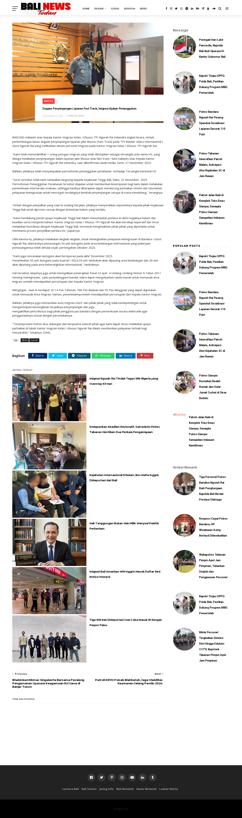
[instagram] (171, 8)
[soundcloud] (214, 8)
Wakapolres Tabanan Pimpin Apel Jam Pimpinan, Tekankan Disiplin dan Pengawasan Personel (213, 566)
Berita (48, 101)
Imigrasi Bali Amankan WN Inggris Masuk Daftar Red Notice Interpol (124, 574)
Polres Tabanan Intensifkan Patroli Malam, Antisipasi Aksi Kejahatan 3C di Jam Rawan (212, 165)
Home (86, 8)
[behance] (197, 8)
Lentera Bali (70, 789)
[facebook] (166, 8)
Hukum (34, 340)
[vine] (203, 8)
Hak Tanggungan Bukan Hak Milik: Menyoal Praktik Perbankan (124, 526)
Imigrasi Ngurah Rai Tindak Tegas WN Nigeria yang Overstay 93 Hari (123, 381)
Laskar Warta (168, 789)
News (143, 8)
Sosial (115, 8)
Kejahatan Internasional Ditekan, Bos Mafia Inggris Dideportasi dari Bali (124, 477)
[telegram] (186, 8)
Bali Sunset (89, 789)
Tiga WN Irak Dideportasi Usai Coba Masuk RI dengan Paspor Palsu (125, 622)
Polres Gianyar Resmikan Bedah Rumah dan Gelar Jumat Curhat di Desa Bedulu (212, 387)
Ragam (98, 8)
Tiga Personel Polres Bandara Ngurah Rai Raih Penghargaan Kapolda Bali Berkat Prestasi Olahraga (212, 488)
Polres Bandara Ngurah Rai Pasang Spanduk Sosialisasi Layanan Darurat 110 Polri (212, 123)
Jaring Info (106, 789)
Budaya (129, 8)
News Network (147, 789)
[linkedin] (192, 8)
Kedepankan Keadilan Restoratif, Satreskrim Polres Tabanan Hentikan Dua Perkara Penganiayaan (124, 429)
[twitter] (176, 8)
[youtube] (208, 8)
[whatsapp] (181, 8)
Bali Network (125, 789)
